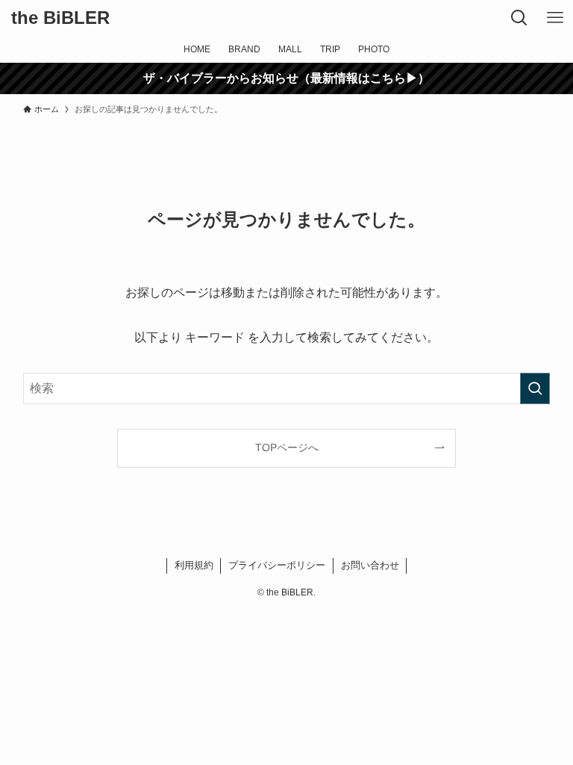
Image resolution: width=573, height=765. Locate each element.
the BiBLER (60, 18)
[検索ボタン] (519, 18)
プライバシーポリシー (276, 565)
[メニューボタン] (555, 18)
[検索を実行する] (535, 388)
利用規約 (194, 565)
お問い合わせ (370, 565)
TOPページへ (287, 447)
